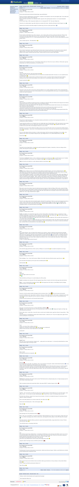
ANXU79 (24, 58)
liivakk (24, 184)
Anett (24, 46)
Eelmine (63, 6)
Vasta (24, 28)
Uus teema (39, 6)
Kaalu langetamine (14, 9)
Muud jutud (12, 12)
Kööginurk (12, 7)
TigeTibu (24, 10)
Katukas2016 (25, 31)
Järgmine (67, 6)
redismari (24, 141)
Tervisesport (13, 10)
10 (54, 7)
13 (58, 7)
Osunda (26, 28)
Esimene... (49, 7)
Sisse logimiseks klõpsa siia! (25, 478)
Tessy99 (24, 86)
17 (64, 7)
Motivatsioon (13, 11)
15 (61, 7)
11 (56, 7)
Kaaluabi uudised (14, 6)
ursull (24, 68)
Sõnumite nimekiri (33, 6)
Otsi (42, 6)
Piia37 (24, 97)
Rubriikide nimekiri (26, 6)
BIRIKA (24, 116)
